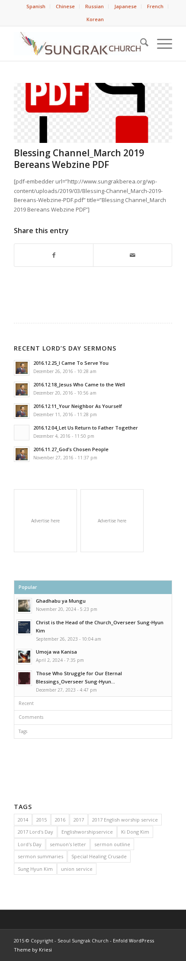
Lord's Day (30, 844)
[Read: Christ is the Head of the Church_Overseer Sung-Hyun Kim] (24, 627)
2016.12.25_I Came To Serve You (71, 363)
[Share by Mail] (132, 255)
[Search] (139, 43)
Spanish (35, 6)
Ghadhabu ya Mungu (61, 600)
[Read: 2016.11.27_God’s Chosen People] (21, 454)
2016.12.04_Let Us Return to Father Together (85, 427)
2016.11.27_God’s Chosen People (71, 449)
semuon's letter (68, 844)
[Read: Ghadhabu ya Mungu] (24, 605)
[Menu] (160, 43)
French (155, 6)
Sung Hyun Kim (35, 869)
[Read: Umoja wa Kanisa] (24, 656)
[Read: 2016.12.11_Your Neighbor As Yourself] (21, 411)
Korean (95, 19)
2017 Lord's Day (35, 831)
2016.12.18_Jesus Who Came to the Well (79, 384)
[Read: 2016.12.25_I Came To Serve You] (21, 368)
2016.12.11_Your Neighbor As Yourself (77, 406)
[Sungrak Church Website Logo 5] (77, 43)
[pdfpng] (93, 113)
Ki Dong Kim (135, 831)
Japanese (125, 6)
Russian (94, 6)
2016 (60, 819)
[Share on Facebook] (53, 255)
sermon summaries (40, 856)
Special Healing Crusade (99, 856)
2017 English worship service (125, 819)
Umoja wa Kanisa (56, 651)
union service (77, 869)
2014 (23, 819)
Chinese (65, 6)
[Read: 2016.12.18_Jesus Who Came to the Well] (21, 389)
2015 (41, 819)
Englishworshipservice (87, 831)
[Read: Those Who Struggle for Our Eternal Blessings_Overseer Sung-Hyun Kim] (24, 678)
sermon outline (112, 844)
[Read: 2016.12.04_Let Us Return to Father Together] (21, 432)
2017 (79, 819)
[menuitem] (36, 6)
